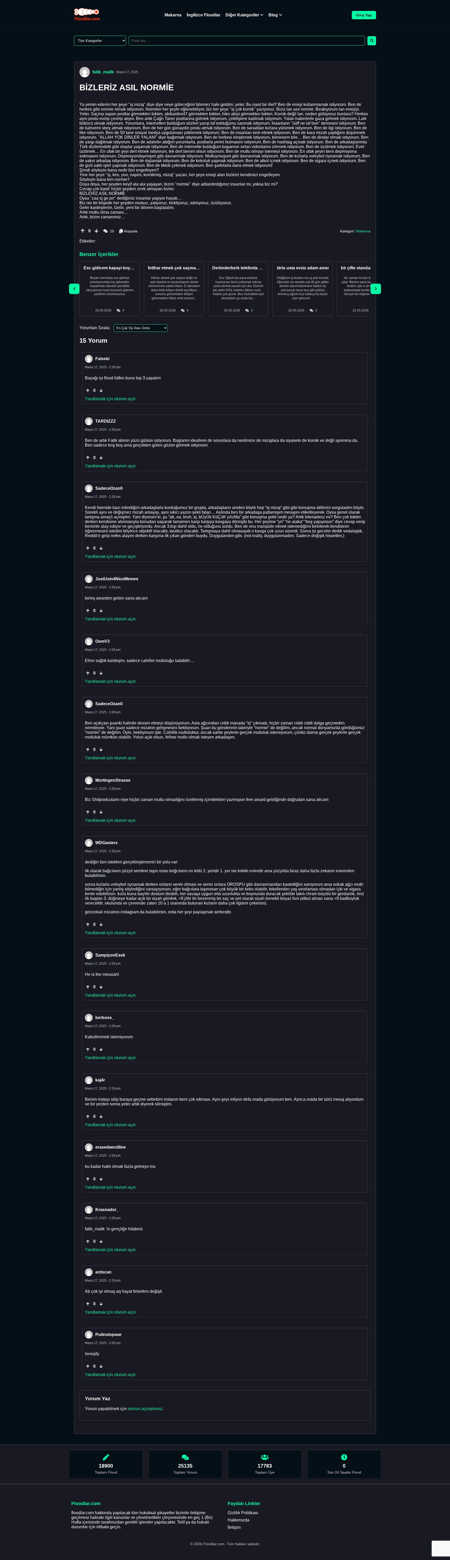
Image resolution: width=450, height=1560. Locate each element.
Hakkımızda (238, 1520)
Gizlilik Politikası (243, 1513)
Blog (273, 15)
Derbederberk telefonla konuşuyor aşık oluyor (257, 268)
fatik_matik (103, 72)
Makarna (173, 15)
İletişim (234, 1527)
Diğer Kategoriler (242, 15)
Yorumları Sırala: (94, 328)
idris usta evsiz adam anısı (303, 268)
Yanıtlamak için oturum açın (110, 399)
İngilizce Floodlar (203, 15)
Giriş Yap (364, 15)
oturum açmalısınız (145, 1408)
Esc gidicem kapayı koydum (111, 268)
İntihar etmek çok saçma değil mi (180, 268)
